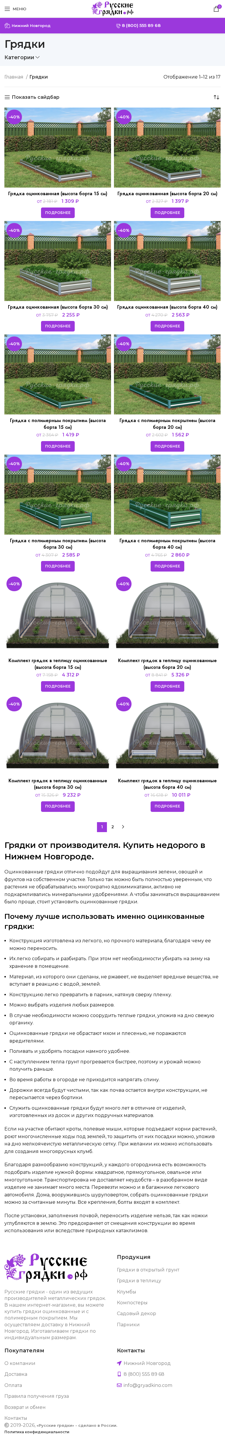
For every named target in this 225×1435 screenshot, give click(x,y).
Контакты (15, 1418)
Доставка (15, 1374)
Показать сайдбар (35, 97)
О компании (19, 1363)
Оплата (13, 1385)
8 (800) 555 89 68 (141, 25)
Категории (19, 57)
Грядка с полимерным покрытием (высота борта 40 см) (167, 543)
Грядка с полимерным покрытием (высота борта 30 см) (58, 543)
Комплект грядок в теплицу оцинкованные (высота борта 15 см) (57, 663)
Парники (128, 1324)
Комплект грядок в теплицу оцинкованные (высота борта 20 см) (167, 663)
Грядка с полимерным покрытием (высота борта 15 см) (58, 423)
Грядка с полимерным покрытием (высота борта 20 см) (167, 423)
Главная (14, 77)
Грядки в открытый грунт (148, 1270)
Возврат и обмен (25, 1407)
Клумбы (126, 1292)
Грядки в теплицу (139, 1280)
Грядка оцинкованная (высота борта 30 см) (58, 307)
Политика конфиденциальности (36, 1432)
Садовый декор (136, 1313)
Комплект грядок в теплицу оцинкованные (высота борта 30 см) (57, 783)
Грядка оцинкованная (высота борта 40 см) (167, 307)
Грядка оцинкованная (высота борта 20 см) (167, 193)
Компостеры (132, 1302)
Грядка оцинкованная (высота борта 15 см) (57, 193)
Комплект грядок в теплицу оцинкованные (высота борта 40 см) (167, 783)
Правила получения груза (36, 1396)
